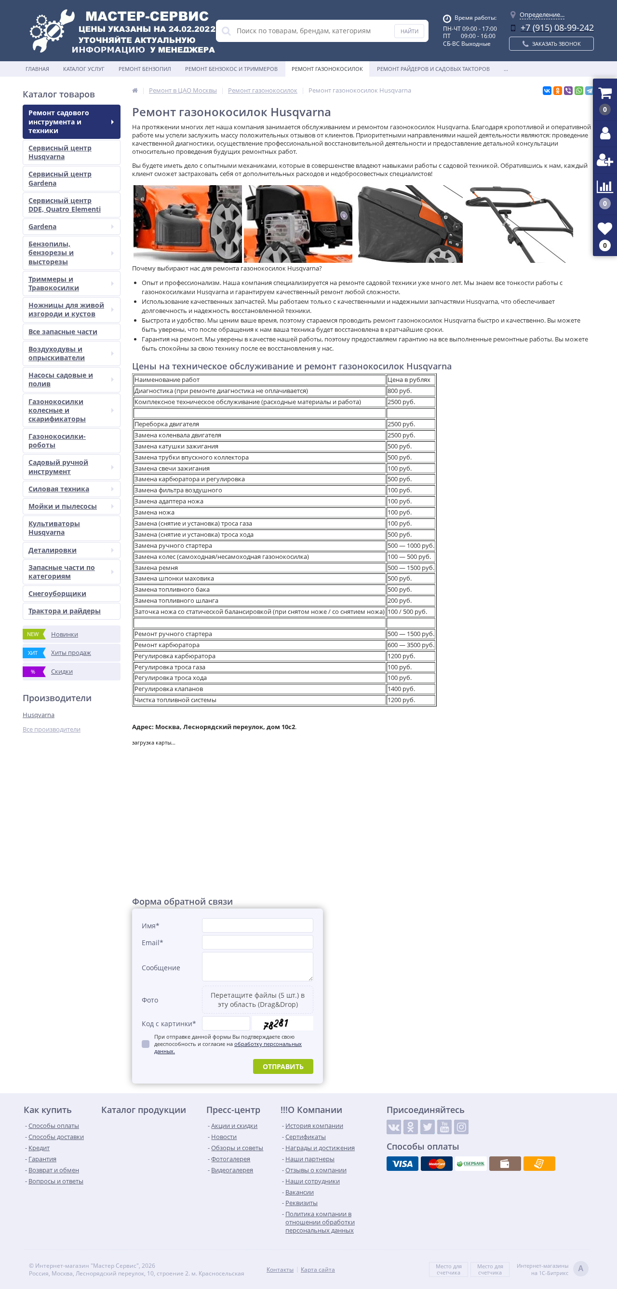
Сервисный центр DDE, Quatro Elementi (64, 205)
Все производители (51, 729)
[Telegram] (589, 90)
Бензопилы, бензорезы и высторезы (51, 252)
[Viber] (568, 90)
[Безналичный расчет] (539, 1163)
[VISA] (402, 1163)
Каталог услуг (84, 68)
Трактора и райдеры (64, 610)
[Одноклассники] (557, 90)
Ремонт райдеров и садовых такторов (433, 68)
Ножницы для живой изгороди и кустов (66, 309)
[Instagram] (461, 1127)
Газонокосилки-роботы (57, 440)
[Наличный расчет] (505, 1163)
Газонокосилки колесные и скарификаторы (57, 410)
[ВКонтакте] (547, 90)
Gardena (42, 226)
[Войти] (605, 134)
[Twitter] (427, 1127)
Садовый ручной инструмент (58, 466)
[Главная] (135, 90)
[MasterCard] (437, 1163)
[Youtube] (444, 1127)
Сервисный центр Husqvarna (60, 152)
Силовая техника (58, 488)
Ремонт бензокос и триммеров (231, 68)
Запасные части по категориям (61, 572)
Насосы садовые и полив (60, 379)
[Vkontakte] (394, 1127)
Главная (37, 68)
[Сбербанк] (471, 1163)
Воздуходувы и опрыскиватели (56, 353)
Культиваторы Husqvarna (54, 528)
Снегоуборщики (57, 593)
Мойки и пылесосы (62, 506)
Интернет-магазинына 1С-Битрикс (550, 1269)
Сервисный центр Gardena (60, 178)
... (506, 68)
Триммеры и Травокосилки (53, 283)
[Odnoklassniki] (410, 1127)
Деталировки (52, 550)
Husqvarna (38, 714)
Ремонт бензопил (145, 68)
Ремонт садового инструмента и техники (58, 121)
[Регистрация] (605, 160)
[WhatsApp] (579, 90)
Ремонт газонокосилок (327, 68)
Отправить (283, 1066)
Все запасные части (62, 331)
